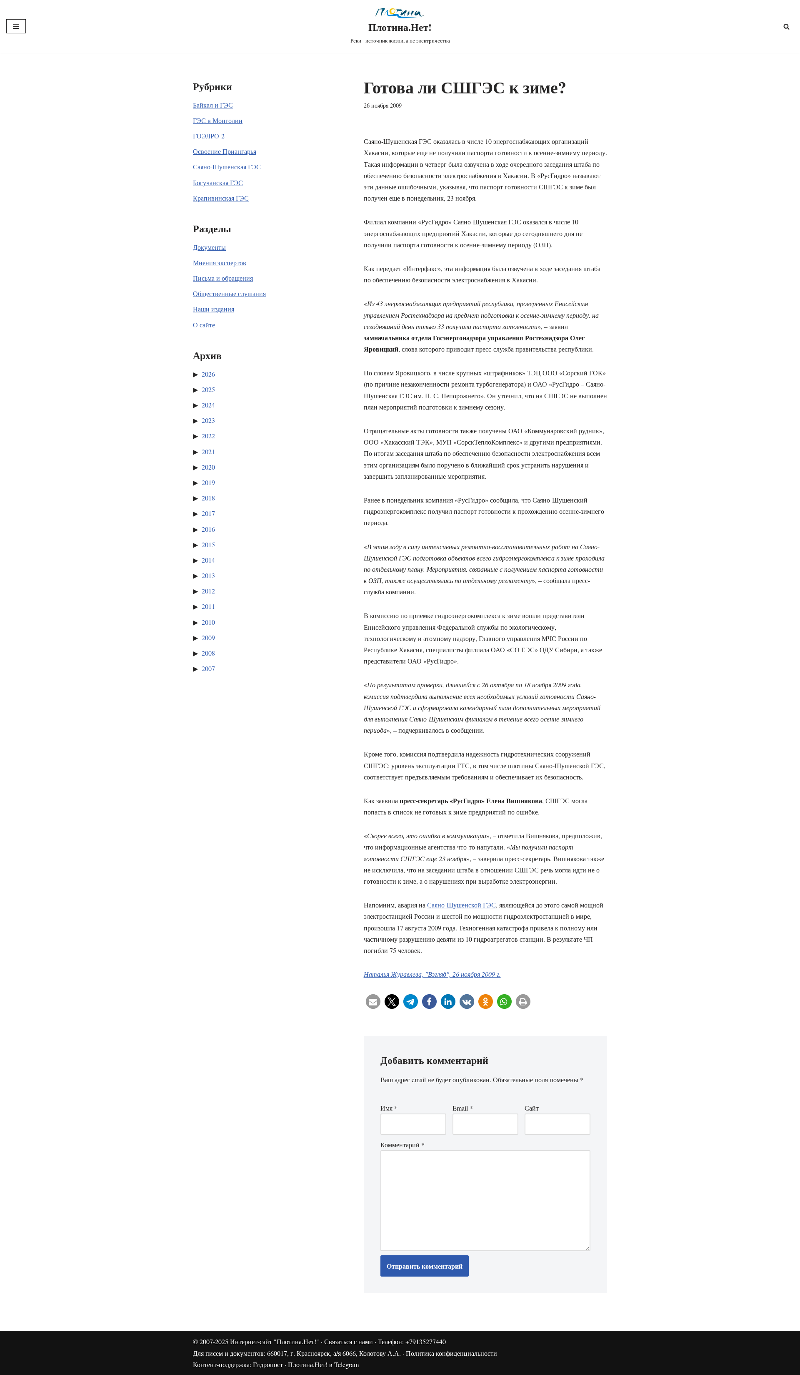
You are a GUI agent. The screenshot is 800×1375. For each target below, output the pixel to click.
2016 (208, 529)
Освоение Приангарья (224, 151)
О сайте (204, 324)
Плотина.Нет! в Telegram (323, 1364)
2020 (208, 467)
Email (462, 1108)
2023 (208, 420)
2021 (208, 451)
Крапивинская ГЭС (221, 198)
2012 (208, 590)
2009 (208, 637)
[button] (373, 1001)
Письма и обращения (223, 278)
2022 (208, 435)
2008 (208, 653)
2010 (208, 622)
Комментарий (402, 1144)
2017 (208, 513)
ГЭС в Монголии (217, 120)
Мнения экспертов (219, 262)
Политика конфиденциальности (451, 1353)
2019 (208, 482)
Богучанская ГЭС (218, 182)
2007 (208, 668)
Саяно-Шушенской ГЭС (461, 904)
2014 (208, 560)
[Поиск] (786, 26)
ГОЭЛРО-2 (209, 135)
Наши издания (213, 308)
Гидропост (268, 1364)
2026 (208, 374)
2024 (208, 404)
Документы (209, 247)
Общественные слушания (229, 293)
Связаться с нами (348, 1341)
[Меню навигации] (16, 26)
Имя (389, 1108)
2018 (208, 497)
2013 (208, 575)
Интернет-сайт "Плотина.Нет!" (274, 1341)
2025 (208, 389)
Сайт (532, 1108)
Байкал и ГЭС (213, 105)
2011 (208, 606)
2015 (208, 544)
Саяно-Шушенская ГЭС (227, 166)
